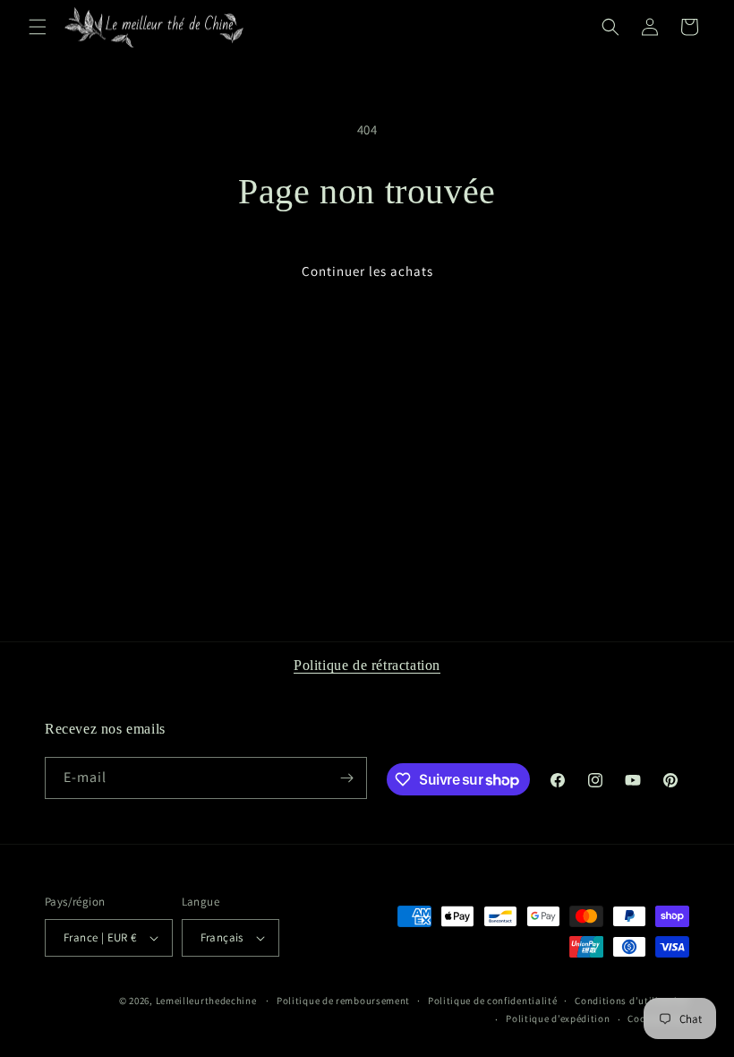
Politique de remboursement (343, 1000)
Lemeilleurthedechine (206, 1000)
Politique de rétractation (367, 665)
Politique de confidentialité (493, 1000)
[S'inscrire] (346, 778)
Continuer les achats (367, 270)
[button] (37, 27)
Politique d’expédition (558, 1018)
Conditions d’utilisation (632, 1000)
